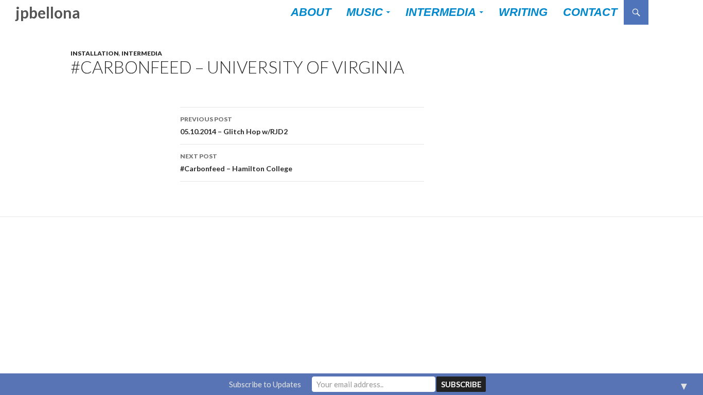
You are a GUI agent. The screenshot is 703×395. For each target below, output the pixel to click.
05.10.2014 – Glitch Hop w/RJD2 (234, 125)
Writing (523, 12)
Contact (590, 12)
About (311, 12)
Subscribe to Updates (265, 384)
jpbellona (47, 12)
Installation (95, 53)
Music (364, 12)
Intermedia (441, 12)
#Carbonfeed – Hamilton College (236, 162)
